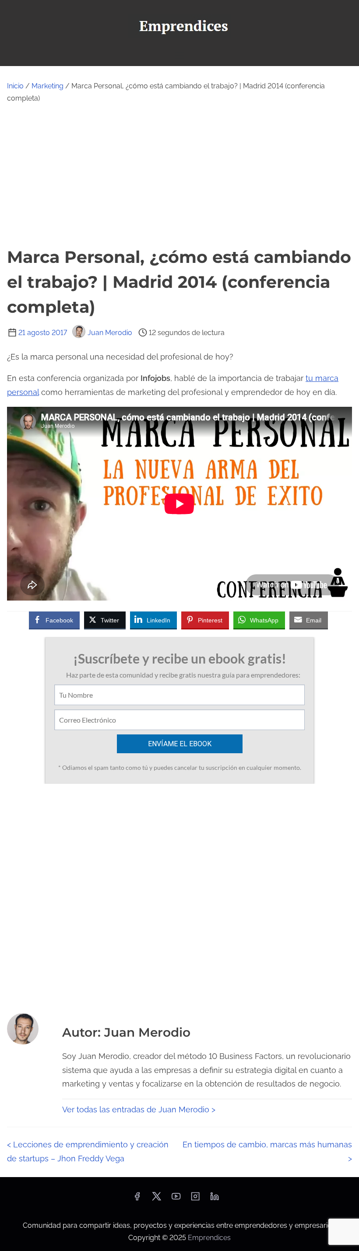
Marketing (47, 86)
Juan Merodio (110, 332)
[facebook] (137, 1199)
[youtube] (176, 1199)
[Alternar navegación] (179, 55)
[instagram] (195, 1199)
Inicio (15, 86)
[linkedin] (214, 1199)
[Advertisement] (179, 174)
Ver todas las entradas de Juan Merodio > (138, 1109)
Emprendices (209, 1238)
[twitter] (156, 1199)
